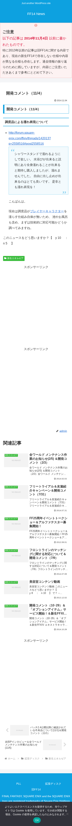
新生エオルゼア (15, 258)
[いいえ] (67, 814)
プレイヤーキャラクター (47, 211)
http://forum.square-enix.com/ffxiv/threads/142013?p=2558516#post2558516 (30, 138)
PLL (18, 783)
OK (37, 820)
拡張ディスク (53, 783)
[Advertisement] (36, 306)
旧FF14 (36, 789)
